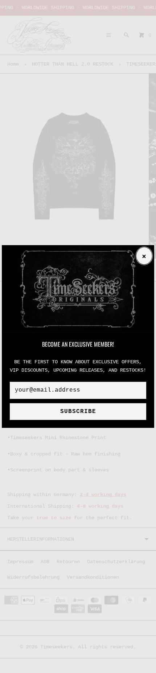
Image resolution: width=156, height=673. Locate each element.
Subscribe (78, 411)
